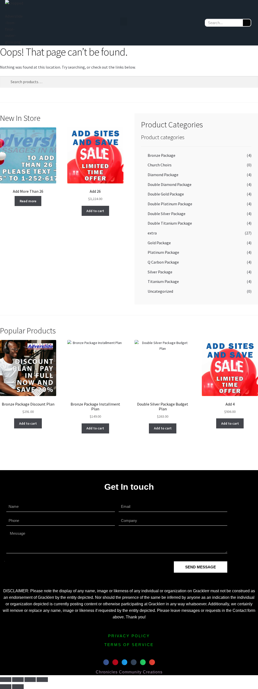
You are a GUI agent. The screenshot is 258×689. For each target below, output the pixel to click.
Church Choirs (160, 164)
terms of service (129, 645)
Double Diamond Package (169, 184)
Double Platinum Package (170, 203)
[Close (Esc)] (42, 679)
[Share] (30, 679)
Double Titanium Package (170, 223)
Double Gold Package (166, 193)
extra (152, 232)
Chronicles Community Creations (129, 672)
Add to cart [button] (95, 211)
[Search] (247, 22)
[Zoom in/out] (5, 679)
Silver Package (160, 271)
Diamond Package (163, 174)
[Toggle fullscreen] (17, 679)
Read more (28, 201)
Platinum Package (163, 252)
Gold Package (159, 242)
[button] (123, 21)
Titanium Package (163, 281)
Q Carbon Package (163, 262)
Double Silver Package (166, 213)
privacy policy (129, 636)
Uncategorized (160, 291)
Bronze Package (161, 155)
